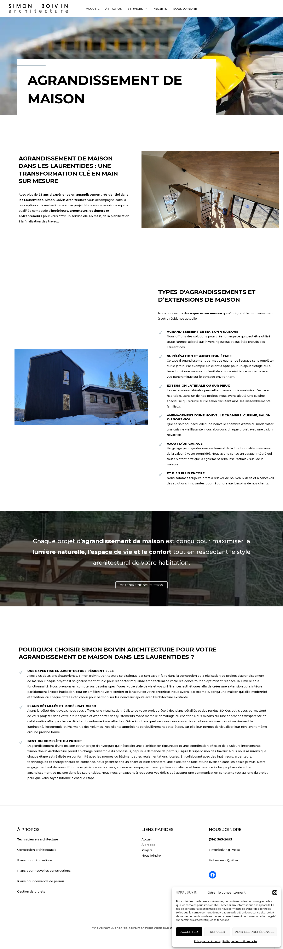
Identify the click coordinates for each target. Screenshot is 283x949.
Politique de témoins (207, 941)
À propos (148, 845)
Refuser (217, 932)
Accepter (189, 932)
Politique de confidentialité (240, 941)
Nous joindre (151, 855)
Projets (147, 850)
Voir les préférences (255, 932)
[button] (275, 892)
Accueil (147, 839)
